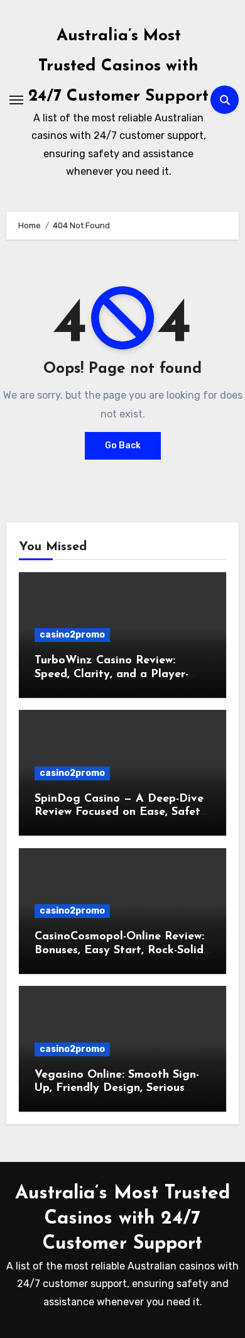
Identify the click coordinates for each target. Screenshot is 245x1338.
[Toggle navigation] (16, 100)
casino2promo (72, 634)
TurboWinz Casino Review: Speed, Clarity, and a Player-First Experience (111, 674)
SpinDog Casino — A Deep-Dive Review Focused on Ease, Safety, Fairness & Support (122, 812)
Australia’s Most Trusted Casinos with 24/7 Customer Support (118, 66)
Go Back (123, 445)
